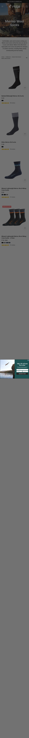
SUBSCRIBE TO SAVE (22, 373)
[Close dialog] (28, 360)
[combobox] (25, 371)
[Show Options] (27, 371)
